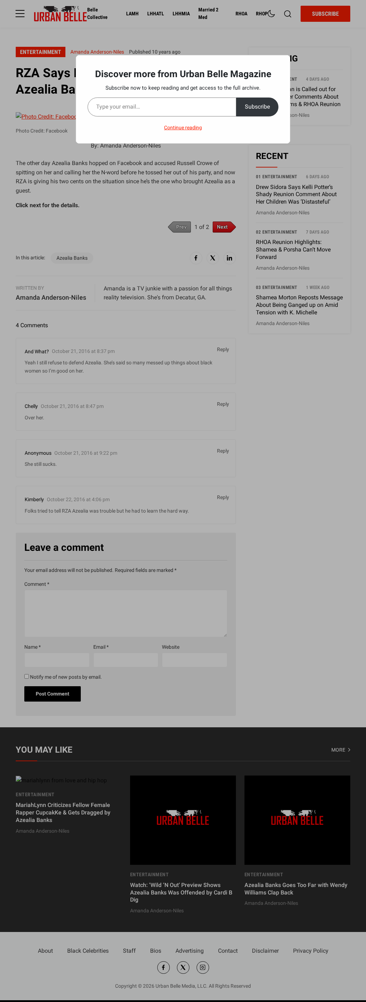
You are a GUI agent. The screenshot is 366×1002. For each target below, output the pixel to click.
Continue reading (183, 127)
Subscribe (257, 106)
